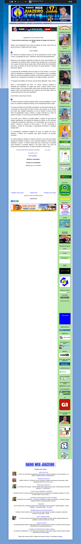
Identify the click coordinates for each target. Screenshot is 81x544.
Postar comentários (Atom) (36, 195)
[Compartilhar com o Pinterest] (49, 150)
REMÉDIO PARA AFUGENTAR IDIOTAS (42, 510)
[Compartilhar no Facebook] (48, 150)
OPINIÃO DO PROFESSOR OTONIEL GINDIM (41, 529)
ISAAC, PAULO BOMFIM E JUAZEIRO (41, 491)
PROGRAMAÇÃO (21, 23)
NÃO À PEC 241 (43, 472)
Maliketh (47, 536)
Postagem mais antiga (50, 192)
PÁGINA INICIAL (13, 23)
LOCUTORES (29, 23)
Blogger (60, 536)
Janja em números (42, 523)
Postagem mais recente (17, 192)
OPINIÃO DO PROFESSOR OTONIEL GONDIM (44, 497)
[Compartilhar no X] (47, 150)
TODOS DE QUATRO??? (43, 485)
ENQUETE (41, 504)
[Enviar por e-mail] (45, 150)
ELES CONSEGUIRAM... (43, 516)
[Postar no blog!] (46, 150)
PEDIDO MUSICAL (47, 23)
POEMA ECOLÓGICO (44, 478)
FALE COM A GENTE (38, 23)
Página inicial (33, 192)
